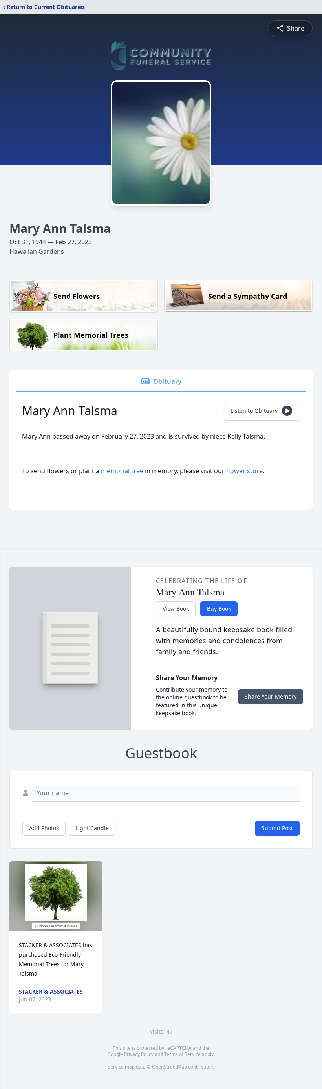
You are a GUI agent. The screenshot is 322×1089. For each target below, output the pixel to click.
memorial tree (122, 471)
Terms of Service (182, 1054)
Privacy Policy (139, 1054)
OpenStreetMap (169, 1066)
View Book (176, 608)
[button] (56, 896)
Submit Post (277, 828)
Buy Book (219, 608)
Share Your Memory (270, 696)
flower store (244, 471)
